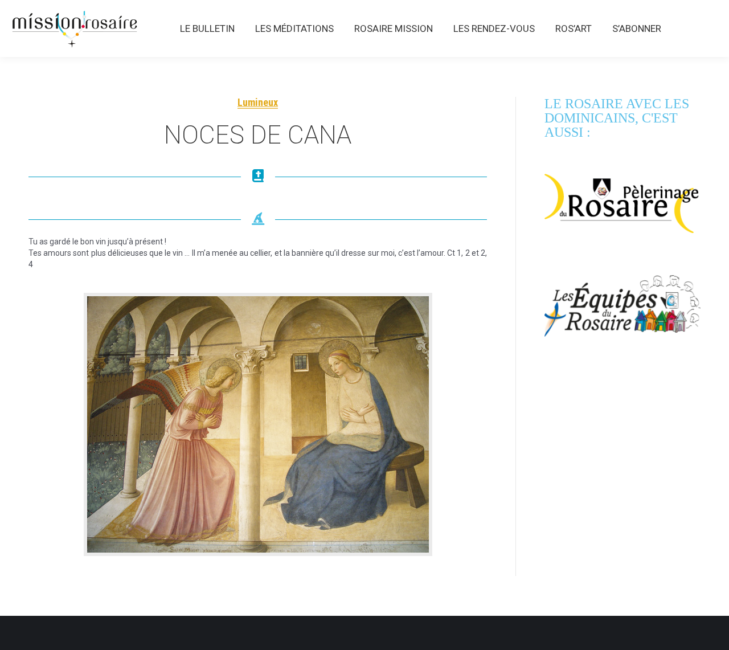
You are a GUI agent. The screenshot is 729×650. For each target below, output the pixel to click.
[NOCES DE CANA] (258, 424)
